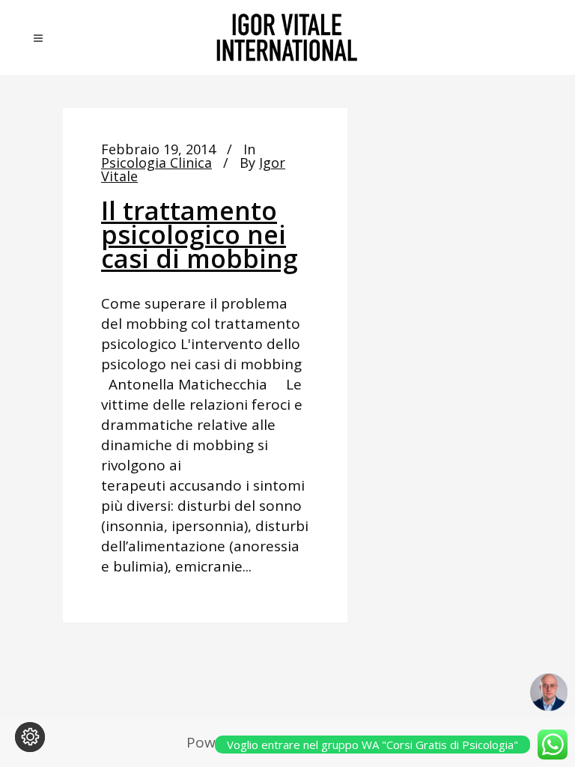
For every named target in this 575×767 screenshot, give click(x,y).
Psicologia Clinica (156, 163)
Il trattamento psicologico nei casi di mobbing (199, 234)
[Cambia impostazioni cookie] (30, 737)
